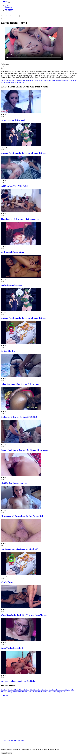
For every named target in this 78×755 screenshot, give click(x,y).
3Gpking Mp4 (69, 690)
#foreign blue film (10, 82)
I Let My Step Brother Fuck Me (14, 483)
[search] (1, 18)
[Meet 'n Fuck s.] (21, 574)
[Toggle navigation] (9, 2)
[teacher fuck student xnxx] (21, 277)
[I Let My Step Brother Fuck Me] (21, 475)
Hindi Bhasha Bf (33, 692)
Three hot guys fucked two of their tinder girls (20, 219)
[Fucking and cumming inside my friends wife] (21, 541)
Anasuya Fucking (6, 692)
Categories (8, 7)
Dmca (23, 740)
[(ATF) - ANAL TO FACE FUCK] (21, 178)
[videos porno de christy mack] (21, 112)
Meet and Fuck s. (8, 351)
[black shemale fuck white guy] (21, 244)
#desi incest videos (27, 80)
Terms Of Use (15, 740)
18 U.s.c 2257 (5, 740)
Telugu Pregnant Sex (58, 692)
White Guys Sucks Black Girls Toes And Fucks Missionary (25, 615)
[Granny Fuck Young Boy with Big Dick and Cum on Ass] (21, 442)
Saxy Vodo (52, 690)
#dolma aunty (21, 82)
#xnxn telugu (38, 80)
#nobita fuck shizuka (62, 80)
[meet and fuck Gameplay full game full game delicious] (21, 145)
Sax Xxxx (4, 690)
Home (7, 5)
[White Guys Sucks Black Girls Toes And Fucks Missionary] (21, 607)
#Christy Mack (16, 80)
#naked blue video (49, 80)
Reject (10, 753)
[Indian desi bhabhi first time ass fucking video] (21, 376)
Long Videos (9, 9)
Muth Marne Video (45, 692)
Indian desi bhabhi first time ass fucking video (20, 384)
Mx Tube (26, 690)
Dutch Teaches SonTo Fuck (12, 648)
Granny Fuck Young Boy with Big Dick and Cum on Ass (24, 450)
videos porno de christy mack (13, 120)
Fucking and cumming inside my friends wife (19, 549)
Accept (4, 753)
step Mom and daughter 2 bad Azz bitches (18, 681)
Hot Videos (8, 10)
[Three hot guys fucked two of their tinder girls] (21, 211)
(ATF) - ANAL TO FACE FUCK (14, 186)
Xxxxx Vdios (60, 690)
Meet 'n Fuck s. (7, 582)
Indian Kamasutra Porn (20, 692)
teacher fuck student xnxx (11, 285)
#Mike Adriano (6, 80)
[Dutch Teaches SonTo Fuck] (21, 640)
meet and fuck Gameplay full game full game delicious (23, 153)
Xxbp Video (19, 690)
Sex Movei (11, 690)
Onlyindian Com (42, 690)
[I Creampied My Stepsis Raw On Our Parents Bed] (21, 508)
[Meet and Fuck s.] (21, 343)
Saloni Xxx (33, 690)
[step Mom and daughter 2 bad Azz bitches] (21, 673)
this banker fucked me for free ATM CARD (19, 417)
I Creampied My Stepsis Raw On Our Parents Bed (22, 516)
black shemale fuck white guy (13, 252)
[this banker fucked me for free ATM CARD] (21, 409)
